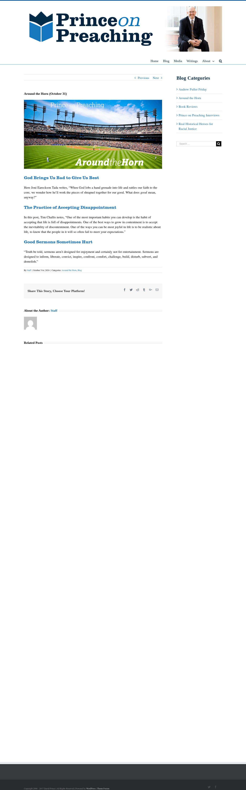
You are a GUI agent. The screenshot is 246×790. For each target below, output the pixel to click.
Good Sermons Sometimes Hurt (58, 242)
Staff (29, 270)
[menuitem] (157, 60)
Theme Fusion (103, 788)
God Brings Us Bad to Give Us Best (61, 177)
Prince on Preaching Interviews (199, 115)
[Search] (220, 60)
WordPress (91, 788)
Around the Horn (69, 270)
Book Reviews (188, 106)
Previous (143, 78)
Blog (80, 270)
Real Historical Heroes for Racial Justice (196, 126)
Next (156, 78)
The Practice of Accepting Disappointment (70, 207)
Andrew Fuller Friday (193, 89)
